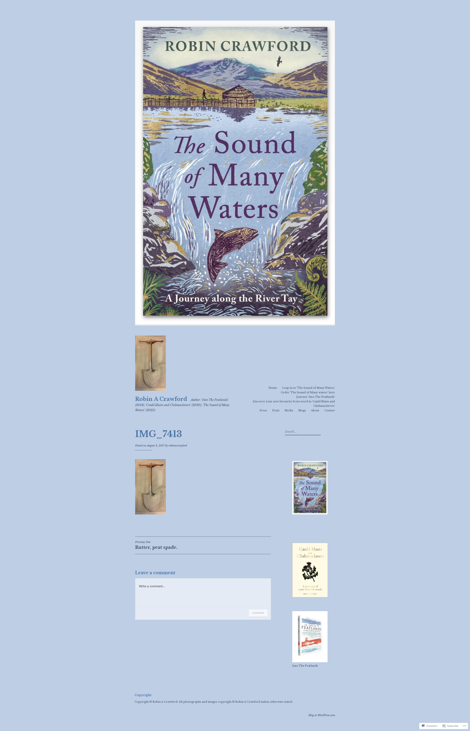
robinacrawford (178, 445)
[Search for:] (302, 431)
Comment (258, 612)
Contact (329, 410)
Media (289, 410)
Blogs (302, 410)
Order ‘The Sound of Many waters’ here (308, 392)
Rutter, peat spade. (156, 545)
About (315, 410)
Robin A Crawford (161, 399)
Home (273, 387)
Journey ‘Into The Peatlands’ (315, 396)
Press (263, 410)
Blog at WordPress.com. (322, 715)
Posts (275, 410)
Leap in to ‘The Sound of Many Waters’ (308, 387)
